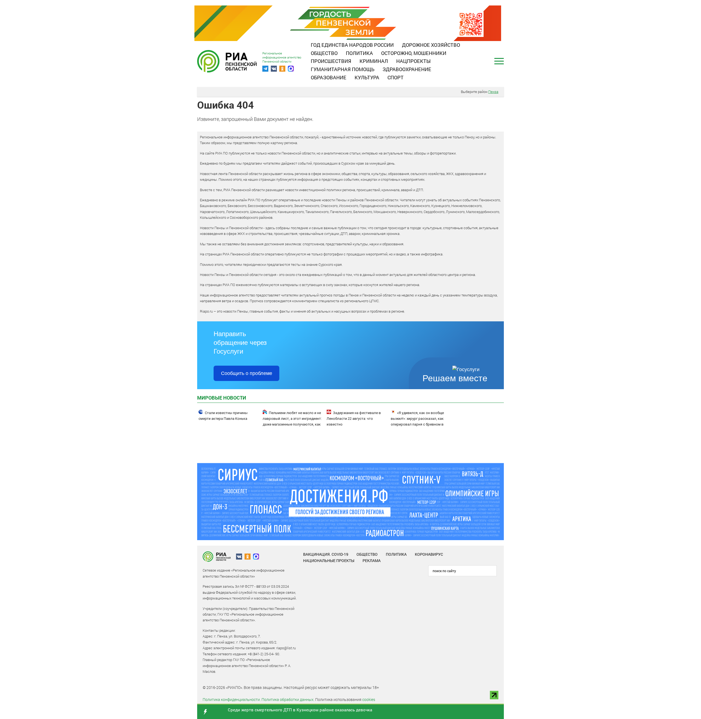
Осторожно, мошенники (413, 53)
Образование (328, 77)
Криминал (374, 61)
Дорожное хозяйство (431, 45)
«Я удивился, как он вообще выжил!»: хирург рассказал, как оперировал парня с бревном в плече (417, 421)
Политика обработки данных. (288, 699)
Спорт (395, 77)
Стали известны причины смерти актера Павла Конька (223, 416)
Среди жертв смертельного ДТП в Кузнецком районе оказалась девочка (300, 709)
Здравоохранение (407, 69)
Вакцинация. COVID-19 (325, 554)
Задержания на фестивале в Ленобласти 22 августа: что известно (354, 418)
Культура (367, 77)
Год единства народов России (352, 45)
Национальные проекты (328, 560)
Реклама (372, 560)
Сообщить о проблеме (246, 373)
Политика (359, 53)
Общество (324, 53)
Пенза (493, 91)
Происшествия (331, 61)
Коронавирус (429, 554)
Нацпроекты (413, 61)
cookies (368, 699)
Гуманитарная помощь (342, 69)
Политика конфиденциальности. (232, 699)
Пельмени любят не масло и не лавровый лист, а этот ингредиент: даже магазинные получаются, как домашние (292, 421)
